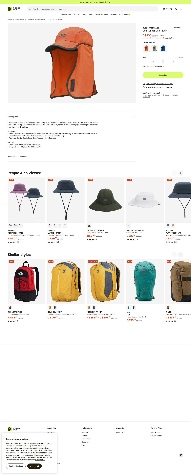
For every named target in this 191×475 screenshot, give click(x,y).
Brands (114, 14)
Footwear (50, 442)
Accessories (19, 20)
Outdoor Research (151, 28)
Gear (49, 445)
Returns (84, 436)
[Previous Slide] (174, 173)
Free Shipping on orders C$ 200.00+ (159, 84)
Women (77, 14)
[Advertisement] (60, 383)
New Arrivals (66, 14)
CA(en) (169, 9)
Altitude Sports (156, 432)
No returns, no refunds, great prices (159, 87)
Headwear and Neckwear (36, 20)
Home (10, 20)
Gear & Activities (101, 14)
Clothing (50, 436)
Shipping (85, 432)
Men (84, 14)
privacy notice (39, 460)
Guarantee (86, 442)
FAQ (83, 445)
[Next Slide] (180, 173)
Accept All (34, 466)
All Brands (51, 432)
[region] (29, 453)
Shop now (110, 2)
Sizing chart (178, 57)
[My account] (176, 9)
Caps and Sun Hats (56, 20)
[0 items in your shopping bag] (181, 9)
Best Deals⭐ (124, 14)
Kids (90, 14)
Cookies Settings (16, 466)
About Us (119, 432)
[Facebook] (181, 455)
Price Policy (86, 439)
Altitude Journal (156, 436)
